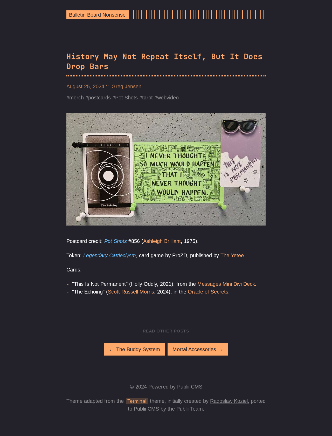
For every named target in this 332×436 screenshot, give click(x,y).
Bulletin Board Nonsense (97, 15)
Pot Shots (126, 97)
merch (76, 97)
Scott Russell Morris (131, 292)
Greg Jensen (126, 86)
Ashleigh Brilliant (162, 241)
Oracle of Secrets (208, 292)
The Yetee (232, 255)
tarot (147, 97)
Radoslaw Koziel (229, 401)
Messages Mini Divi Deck (226, 284)
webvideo (168, 97)
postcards (99, 97)
